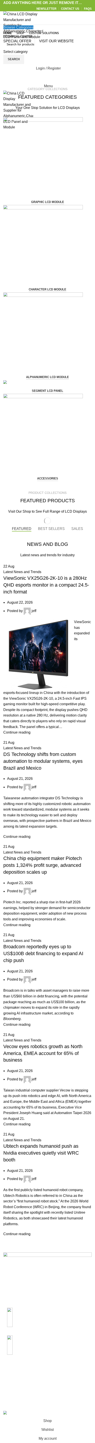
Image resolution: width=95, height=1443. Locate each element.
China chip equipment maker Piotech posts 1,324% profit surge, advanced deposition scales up (42, 865)
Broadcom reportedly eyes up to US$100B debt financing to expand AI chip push (43, 953)
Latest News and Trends (22, 572)
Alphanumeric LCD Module (47, 377)
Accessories (47, 478)
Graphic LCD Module (47, 202)
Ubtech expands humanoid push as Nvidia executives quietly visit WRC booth (41, 1153)
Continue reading (16, 732)
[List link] (47, 1315)
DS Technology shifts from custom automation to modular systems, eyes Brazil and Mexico (43, 761)
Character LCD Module (47, 289)
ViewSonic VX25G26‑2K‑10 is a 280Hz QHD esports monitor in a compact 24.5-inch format (46, 585)
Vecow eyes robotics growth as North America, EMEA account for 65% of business (42, 1053)
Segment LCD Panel (47, 390)
